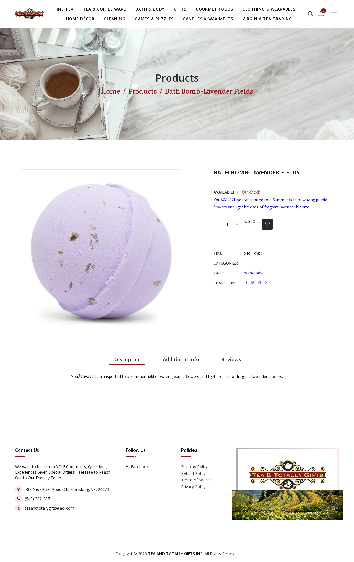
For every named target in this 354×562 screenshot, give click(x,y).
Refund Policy (193, 473)
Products (177, 78)
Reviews (231, 359)
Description (127, 359)
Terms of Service (196, 480)
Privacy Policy (193, 486)
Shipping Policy (194, 466)
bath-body (253, 272)
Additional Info (181, 359)
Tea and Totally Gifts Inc (175, 553)
